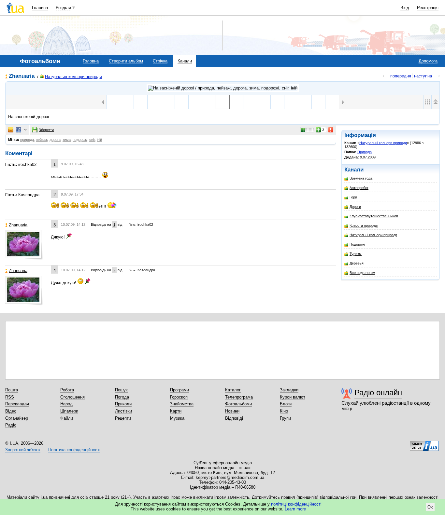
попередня (400, 76)
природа (27, 140)
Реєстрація (427, 7)
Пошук (121, 389)
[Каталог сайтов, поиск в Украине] (424, 443)
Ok (430, 507)
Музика (177, 418)
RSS (9, 397)
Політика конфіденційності (74, 449)
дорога (55, 140)
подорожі (80, 140)
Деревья (357, 263)
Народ (66, 403)
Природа (364, 152)
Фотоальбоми (238, 403)
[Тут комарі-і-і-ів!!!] (236, 102)
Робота (67, 389)
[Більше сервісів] (25, 130)
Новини (232, 411)
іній (99, 140)
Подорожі (357, 244)
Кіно (284, 411)
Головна (40, 7)
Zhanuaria (22, 76)
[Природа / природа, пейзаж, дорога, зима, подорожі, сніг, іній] (223, 88)
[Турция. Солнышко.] (318, 102)
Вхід (404, 7)
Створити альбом (126, 61)
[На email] (10, 129)
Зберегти (46, 130)
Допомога (428, 61)
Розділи (63, 7)
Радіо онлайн (378, 392)
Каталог (233, 389)
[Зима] (291, 102)
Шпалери (69, 411)
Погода (122, 397)
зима (67, 140)
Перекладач (17, 403)
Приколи (123, 403)
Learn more (295, 509)
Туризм (356, 254)
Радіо (10, 425)
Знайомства (182, 403)
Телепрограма (239, 397)
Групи (285, 418)
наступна (423, 76)
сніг (92, 140)
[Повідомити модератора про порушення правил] (331, 129)
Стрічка (160, 61)
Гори (353, 197)
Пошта (11, 389)
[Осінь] (264, 102)
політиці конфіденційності (296, 504)
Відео (10, 411)
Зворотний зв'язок (22, 449)
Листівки (123, 411)
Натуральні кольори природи (73, 76)
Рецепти (123, 418)
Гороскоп (179, 397)
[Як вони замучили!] (250, 102)
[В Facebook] (18, 129)
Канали (185, 61)
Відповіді (234, 418)
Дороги (355, 207)
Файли (66, 418)
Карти (175, 411)
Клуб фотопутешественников (374, 216)
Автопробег (359, 188)
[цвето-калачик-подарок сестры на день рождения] (305, 102)
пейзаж (42, 140)
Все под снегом (362, 273)
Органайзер (16, 418)
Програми (179, 389)
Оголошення (72, 397)
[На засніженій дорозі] (223, 102)
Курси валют (292, 397)
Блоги (286, 403)
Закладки (289, 389)
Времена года (361, 178)
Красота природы (364, 225)
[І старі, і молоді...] (277, 102)
